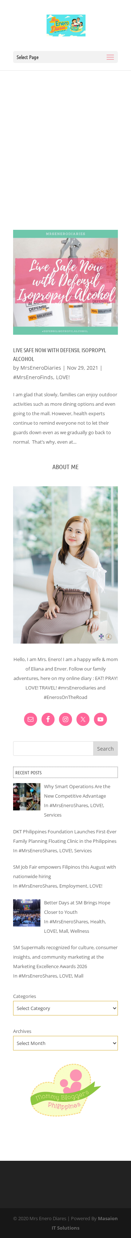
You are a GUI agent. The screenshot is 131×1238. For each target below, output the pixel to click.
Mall (63, 931)
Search (105, 748)
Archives (22, 1031)
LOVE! (63, 377)
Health (97, 921)
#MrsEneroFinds (33, 377)
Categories (24, 996)
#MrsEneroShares (68, 805)
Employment (73, 886)
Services (52, 814)
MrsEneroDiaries (40, 367)
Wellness (79, 931)
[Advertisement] (65, 139)
